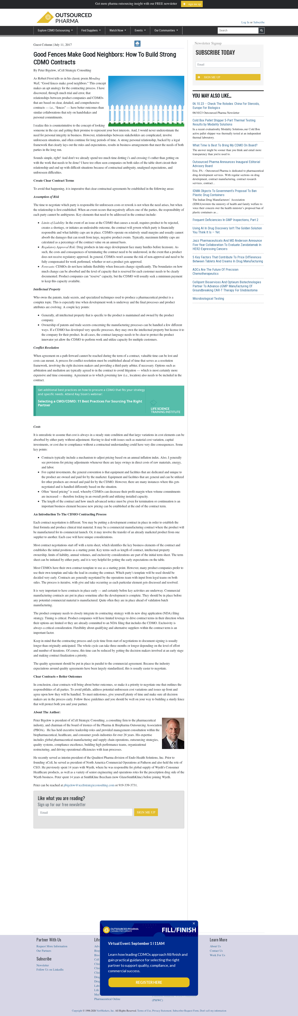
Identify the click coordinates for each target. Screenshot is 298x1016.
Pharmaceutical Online (107, 999)
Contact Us (216, 951)
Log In (245, 22)
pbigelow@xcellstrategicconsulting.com (89, 785)
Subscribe (259, 22)
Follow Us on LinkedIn (49, 969)
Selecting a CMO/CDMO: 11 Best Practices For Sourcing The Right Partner (90, 403)
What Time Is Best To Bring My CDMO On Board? (225, 145)
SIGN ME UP (146, 812)
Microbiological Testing (208, 298)
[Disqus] (108, 880)
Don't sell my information (213, 1010)
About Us (215, 946)
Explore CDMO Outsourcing (54, 30)
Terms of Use (144, 1010)
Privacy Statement (162, 1010)
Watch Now (116, 30)
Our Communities (165, 30)
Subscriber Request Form (186, 1010)
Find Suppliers (89, 30)
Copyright (77, 1010)
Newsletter (42, 965)
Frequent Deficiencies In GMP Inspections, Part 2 (225, 220)
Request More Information (51, 946)
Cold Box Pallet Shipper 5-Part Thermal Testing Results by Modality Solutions (224, 122)
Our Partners (43, 951)
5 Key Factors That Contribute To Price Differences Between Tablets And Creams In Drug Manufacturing (228, 259)
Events (139, 30)
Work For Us (217, 955)
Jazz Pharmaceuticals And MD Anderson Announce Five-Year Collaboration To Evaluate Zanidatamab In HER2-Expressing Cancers (227, 244)
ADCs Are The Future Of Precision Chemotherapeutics (215, 271)
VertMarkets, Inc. (105, 1010)
